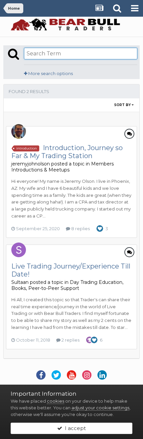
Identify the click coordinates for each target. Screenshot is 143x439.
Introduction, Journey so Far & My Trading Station (67, 152)
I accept (74, 428)
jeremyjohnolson (30, 164)
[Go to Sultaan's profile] (18, 250)
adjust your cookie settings (100, 407)
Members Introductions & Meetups (62, 167)
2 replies (70, 340)
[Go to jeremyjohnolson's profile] (18, 131)
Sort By (123, 105)
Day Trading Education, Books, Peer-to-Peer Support (67, 285)
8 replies (80, 228)
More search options (50, 73)
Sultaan (20, 282)
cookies (55, 401)
